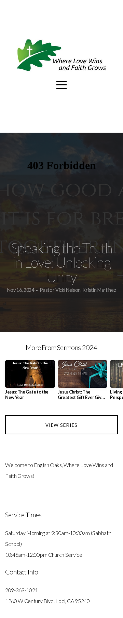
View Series (61, 424)
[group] (30, 382)
